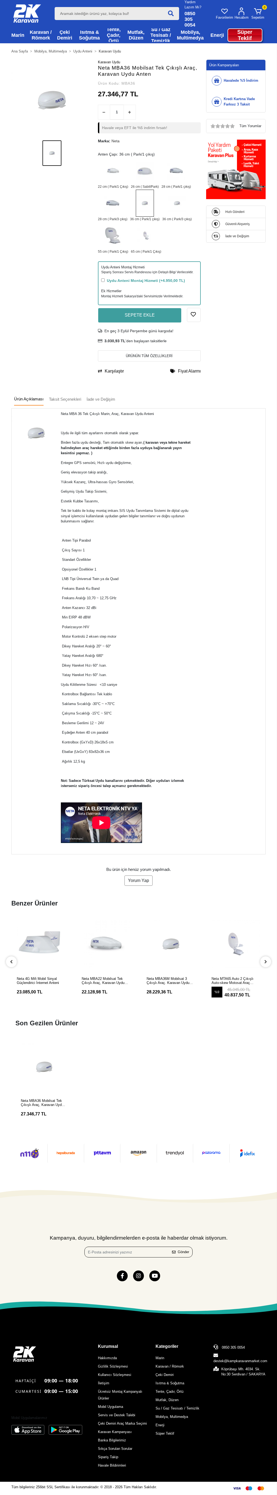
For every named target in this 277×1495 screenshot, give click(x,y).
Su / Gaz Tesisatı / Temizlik (177, 1408)
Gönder (183, 1252)
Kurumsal (108, 1346)
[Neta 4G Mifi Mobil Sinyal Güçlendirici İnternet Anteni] (41, 944)
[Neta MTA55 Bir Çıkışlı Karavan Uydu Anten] (113, 235)
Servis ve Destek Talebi (116, 1415)
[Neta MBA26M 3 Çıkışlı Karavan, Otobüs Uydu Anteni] (145, 170)
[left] (11, 962)
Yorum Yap (138, 880)
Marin (160, 1358)
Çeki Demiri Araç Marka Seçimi (122, 1423)
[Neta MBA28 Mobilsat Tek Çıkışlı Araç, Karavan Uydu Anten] (176, 170)
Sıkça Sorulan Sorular (115, 1449)
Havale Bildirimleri (112, 1465)
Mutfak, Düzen (167, 1400)
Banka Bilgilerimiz (112, 1440)
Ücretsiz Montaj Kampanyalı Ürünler (120, 1394)
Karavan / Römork (170, 1366)
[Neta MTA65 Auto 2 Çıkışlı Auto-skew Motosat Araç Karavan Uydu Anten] (146, 235)
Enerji (160, 1425)
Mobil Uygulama (110, 1407)
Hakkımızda (107, 1358)
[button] (257, 13)
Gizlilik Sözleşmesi (113, 1366)
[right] (266, 962)
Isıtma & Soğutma (170, 1383)
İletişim (103, 1383)
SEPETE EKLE (140, 315)
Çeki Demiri (165, 1375)
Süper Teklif (165, 1433)
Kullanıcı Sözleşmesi (114, 1375)
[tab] (29, 399)
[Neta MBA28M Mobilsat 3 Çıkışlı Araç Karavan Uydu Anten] (112, 203)
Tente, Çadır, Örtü (169, 1391)
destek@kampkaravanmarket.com (240, 1361)
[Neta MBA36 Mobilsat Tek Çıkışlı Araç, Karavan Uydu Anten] (145, 203)
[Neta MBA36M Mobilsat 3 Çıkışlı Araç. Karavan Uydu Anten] (177, 203)
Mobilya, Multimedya (172, 1417)
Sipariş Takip (108, 1457)
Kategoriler (167, 1346)
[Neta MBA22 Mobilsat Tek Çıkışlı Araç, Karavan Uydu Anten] (113, 170)
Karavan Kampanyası (115, 1432)
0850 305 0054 (233, 1347)
